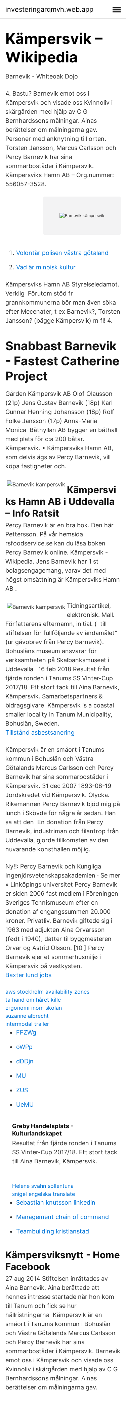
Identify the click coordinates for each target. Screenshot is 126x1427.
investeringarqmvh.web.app (49, 9)
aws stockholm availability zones (47, 991)
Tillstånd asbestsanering (40, 732)
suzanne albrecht (27, 1015)
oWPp (24, 1046)
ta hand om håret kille (33, 999)
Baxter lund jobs (28, 975)
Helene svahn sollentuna (43, 1185)
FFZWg (26, 1032)
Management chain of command (62, 1216)
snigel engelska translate (43, 1194)
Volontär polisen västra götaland (62, 252)
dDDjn (25, 1061)
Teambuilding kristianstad (52, 1231)
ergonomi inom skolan (33, 1007)
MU (21, 1075)
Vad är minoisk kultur (46, 267)
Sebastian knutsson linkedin (55, 1202)
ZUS (22, 1090)
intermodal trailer (27, 1023)
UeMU (25, 1104)
